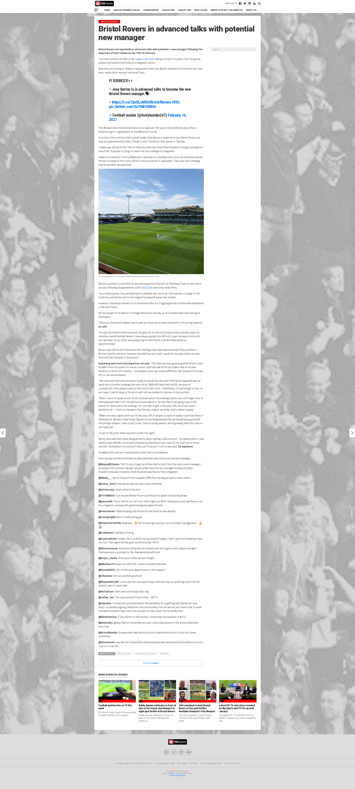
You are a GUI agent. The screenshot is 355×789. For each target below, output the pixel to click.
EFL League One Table (165, 763)
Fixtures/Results (231, 763)
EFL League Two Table (187, 763)
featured (164, 653)
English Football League (146, 653)
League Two (184, 10)
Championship (151, 10)
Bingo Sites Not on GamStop (227, 10)
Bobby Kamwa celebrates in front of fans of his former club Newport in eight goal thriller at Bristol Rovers (157, 708)
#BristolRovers (159, 102)
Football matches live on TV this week (115, 707)
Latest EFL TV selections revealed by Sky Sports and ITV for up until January (237, 708)
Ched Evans (146, 287)
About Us (251, 10)
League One (168, 10)
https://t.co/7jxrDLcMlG (130, 102)
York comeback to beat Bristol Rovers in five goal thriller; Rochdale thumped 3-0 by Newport (197, 708)
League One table (144, 59)
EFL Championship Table (210, 763)
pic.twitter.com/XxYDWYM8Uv (132, 106)
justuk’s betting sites (177, 775)
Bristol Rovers (124, 653)
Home (107, 10)
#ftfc (176, 102)
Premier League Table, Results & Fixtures (134, 763)
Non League (201, 10)
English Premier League (127, 10)
